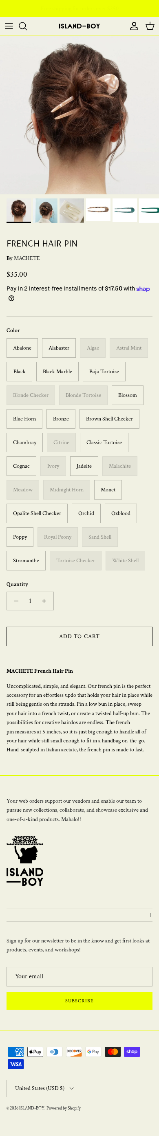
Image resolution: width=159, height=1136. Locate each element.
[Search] (27, 26)
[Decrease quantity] (14, 601)
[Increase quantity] (46, 601)
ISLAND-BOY (31, 1108)
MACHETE (27, 258)
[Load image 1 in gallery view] (79, 114)
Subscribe (79, 1001)
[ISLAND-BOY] (79, 26)
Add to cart (79, 636)
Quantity (17, 584)
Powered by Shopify (63, 1108)
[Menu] (9, 26)
